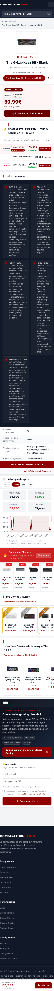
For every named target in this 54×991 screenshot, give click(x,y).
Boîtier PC (4, 892)
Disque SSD (5, 882)
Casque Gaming (7, 923)
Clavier (13, 21)
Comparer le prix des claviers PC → (19, 602)
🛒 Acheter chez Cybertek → (27, 113)
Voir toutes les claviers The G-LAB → (20, 655)
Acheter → (43, 985)
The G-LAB (22, 57)
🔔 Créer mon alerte (27, 801)
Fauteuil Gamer (7, 928)
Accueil (5, 21)
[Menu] (51, 4)
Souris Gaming (7, 913)
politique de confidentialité (33, 794)
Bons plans (5, 948)
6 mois (16, 484)
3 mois (7, 484)
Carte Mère (5, 887)
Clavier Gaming (7, 918)
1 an (23, 484)
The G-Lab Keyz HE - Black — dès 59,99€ (24, 78)
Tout (30, 484)
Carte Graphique (8, 867)
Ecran (3, 908)
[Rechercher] (48, 14)
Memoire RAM (6, 877)
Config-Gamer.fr (7, 953)
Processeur (5, 872)
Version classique (8, 958)
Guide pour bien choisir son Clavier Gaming (23, 751)
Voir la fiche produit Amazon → (37, 471)
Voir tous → (43, 555)
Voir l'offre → (45, 149)
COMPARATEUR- (14, 4)
